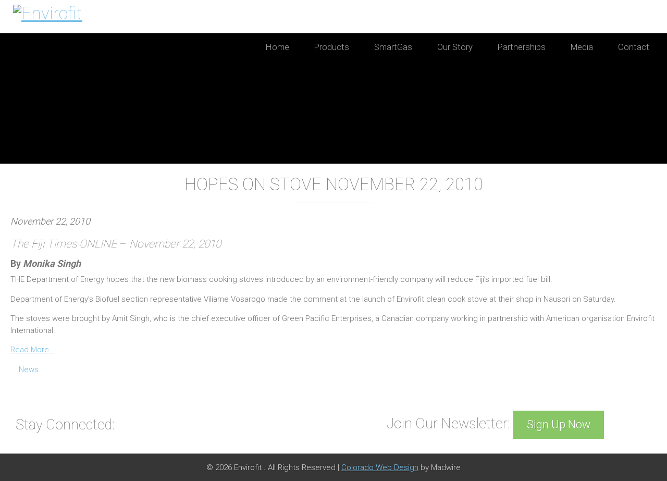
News (29, 369)
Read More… (32, 349)
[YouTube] (128, 424)
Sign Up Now (558, 424)
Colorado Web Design (379, 467)
